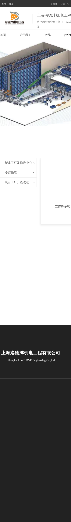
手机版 (54, 3)
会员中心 (64, 3)
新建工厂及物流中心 (18, 162)
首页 (3, 35)
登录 (4, 3)
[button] (4, 84)
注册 (11, 3)
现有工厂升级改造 (17, 182)
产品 (48, 35)
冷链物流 (11, 172)
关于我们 (25, 35)
